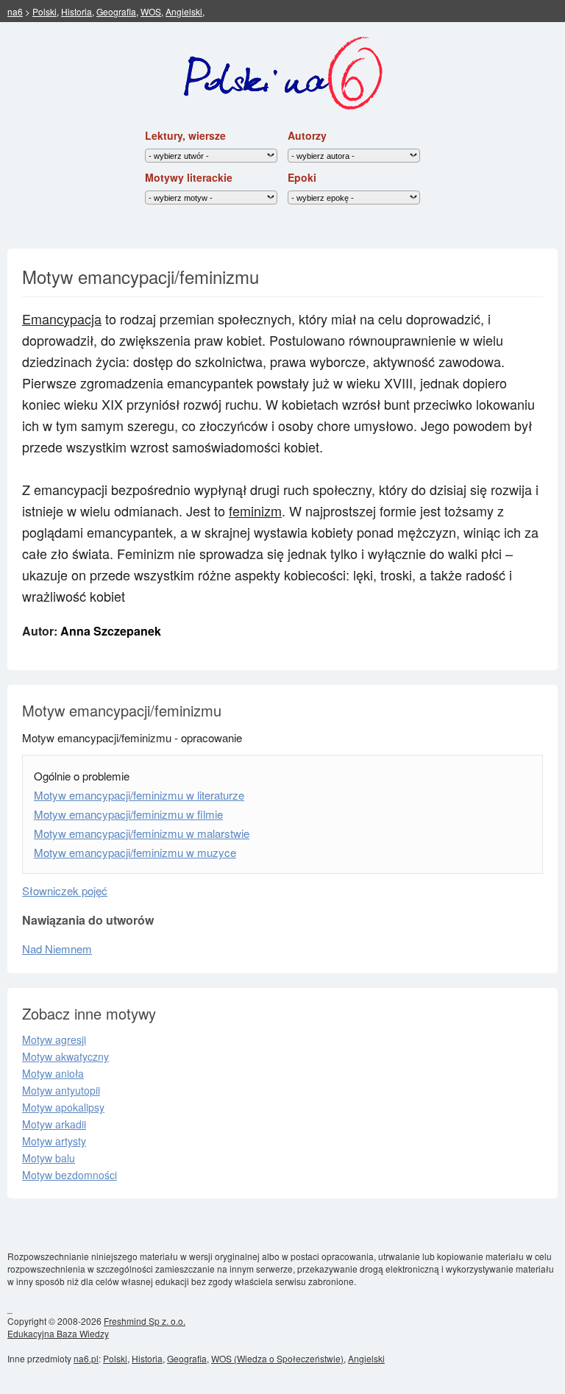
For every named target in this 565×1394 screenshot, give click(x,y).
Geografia (116, 11)
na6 (15, 11)
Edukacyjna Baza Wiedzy (58, 1333)
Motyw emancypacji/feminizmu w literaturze (139, 795)
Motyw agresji (54, 1039)
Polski (44, 11)
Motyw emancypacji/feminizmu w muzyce (135, 852)
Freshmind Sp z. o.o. (144, 1321)
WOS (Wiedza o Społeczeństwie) (277, 1358)
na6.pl (86, 1358)
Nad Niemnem (57, 948)
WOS (151, 11)
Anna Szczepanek (110, 630)
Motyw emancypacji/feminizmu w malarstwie (141, 833)
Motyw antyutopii (61, 1090)
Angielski (184, 11)
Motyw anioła (53, 1073)
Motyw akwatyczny (65, 1056)
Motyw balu (48, 1158)
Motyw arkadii (54, 1124)
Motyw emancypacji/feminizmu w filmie (128, 814)
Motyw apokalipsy (63, 1107)
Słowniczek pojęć (64, 890)
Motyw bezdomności (69, 1174)
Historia (76, 11)
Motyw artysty (54, 1141)
